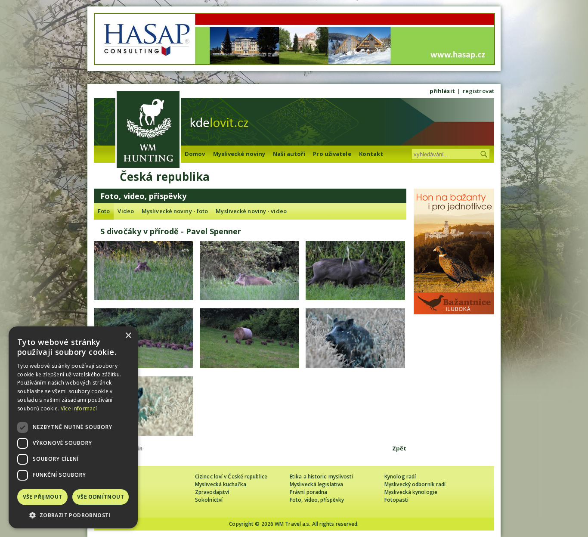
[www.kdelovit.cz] (148, 130)
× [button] (128, 335)
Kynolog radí (400, 476)
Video (126, 211)
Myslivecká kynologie (410, 492)
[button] (73, 515)
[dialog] (73, 427)
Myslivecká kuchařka (220, 484)
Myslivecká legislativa (316, 484)
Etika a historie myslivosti (321, 476)
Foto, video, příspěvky (317, 499)
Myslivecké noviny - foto (175, 211)
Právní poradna (308, 492)
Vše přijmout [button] (42, 496)
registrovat (478, 91)
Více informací (79, 408)
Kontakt (371, 154)
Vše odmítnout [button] (100, 496)
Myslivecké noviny (239, 154)
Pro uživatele (332, 154)
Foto (104, 211)
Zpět (399, 448)
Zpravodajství (212, 492)
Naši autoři (289, 154)
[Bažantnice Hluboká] (454, 312)
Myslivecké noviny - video (251, 211)
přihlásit (442, 91)
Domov (195, 154)
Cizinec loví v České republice (231, 476)
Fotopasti (396, 499)
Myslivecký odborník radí (415, 484)
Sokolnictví (209, 499)
